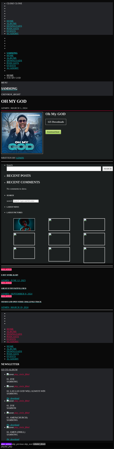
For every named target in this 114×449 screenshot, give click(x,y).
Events (11, 31)
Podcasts (13, 28)
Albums (12, 23)
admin (20, 158)
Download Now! (53, 132)
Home (10, 21)
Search (10, 165)
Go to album (9, 369)
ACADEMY (13, 33)
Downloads (14, 26)
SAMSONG (12, 53)
